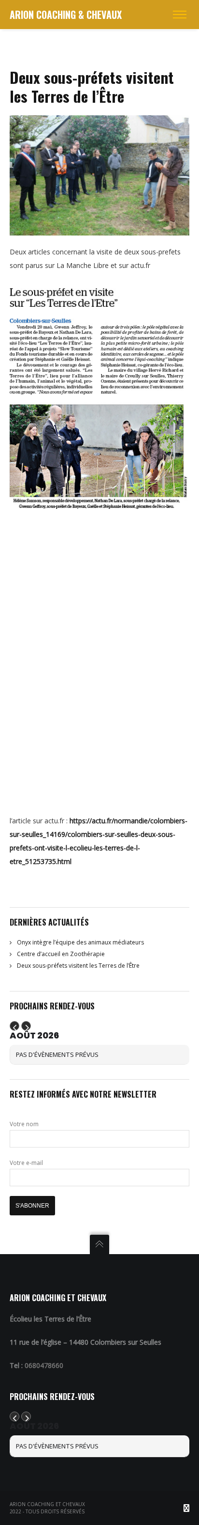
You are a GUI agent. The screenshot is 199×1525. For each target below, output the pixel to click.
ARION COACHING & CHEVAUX (66, 14)
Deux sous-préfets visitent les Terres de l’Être (78, 965)
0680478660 (44, 1365)
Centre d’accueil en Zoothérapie (61, 954)
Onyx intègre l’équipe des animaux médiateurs (80, 942)
